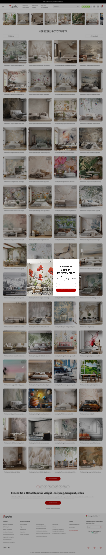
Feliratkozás (66, 290)
